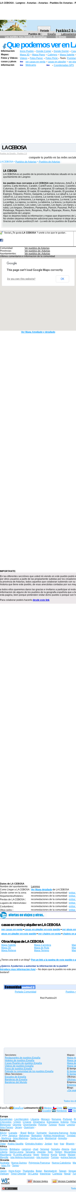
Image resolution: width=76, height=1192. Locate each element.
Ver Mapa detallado (41, 889)
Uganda (41, 1152)
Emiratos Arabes (34, 1143)
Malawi (71, 1154)
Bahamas (24, 1135)
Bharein (70, 1143)
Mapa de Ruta (41, 947)
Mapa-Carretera (42, 945)
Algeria (65, 1149)
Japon (3, 1171)
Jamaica (12, 1135)
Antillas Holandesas (54, 1135)
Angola (4, 1149)
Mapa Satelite (67, 54)
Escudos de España (15, 1076)
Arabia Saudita (15, 1143)
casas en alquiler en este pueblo (42, 929)
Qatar (3, 1143)
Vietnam (4, 1173)
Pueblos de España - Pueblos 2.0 (13, 154)
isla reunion (42, 1157)
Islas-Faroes (6, 1127)
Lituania (35, 1119)
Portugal (67, 1119)
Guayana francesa (58, 1132)
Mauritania (5, 1154)
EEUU (3, 1132)
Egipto (62, 1154)
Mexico (48, 1108)
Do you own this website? (21, 279)
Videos (23, 58)
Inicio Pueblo (27, 51)
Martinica (6, 1138)
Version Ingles (40, 1181)
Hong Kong (15, 1171)
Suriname (41, 1132)
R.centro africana (22, 1154)
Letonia (71, 1124)
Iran (56, 1143)
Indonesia (45, 1173)
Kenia (54, 1154)
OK (62, 278)
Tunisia (55, 1157)
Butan (39, 1171)
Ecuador (46, 1110)
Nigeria (45, 1154)
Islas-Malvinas (20, 1138)
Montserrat (50, 1138)
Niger (36, 1154)
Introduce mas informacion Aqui (17, 969)
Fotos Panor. (36, 58)
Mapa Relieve (8, 950)
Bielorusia (5, 1124)
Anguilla (62, 1138)
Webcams (31, 65)
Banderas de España (16, 1079)
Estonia (65, 1122)
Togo (50, 1152)
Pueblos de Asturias (25, 161)
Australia (4, 1162)
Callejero (52, 54)
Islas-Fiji (5, 1165)
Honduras (61, 1110)
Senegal (44, 1149)
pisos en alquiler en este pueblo (18, 933)
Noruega (56, 1119)
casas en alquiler (57, 61)
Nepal (67, 1173)
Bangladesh (50, 1171)
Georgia (17, 1124)
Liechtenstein (21, 1119)
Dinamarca (39, 1122)
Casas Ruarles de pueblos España (23, 1063)
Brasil (23, 1132)
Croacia (27, 1122)
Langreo (35, 886)
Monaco (45, 1119)
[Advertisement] (38, 105)
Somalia (55, 1149)
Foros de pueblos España (18, 1068)
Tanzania (30, 1152)
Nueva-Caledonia (61, 1162)
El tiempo (61, 36)
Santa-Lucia (36, 1138)
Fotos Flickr (52, 58)
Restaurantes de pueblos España (22, 1057)
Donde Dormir (61, 51)
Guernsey (29, 1127)
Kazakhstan (6, 1119)
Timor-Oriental (18, 1173)
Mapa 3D (25, 54)
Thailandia (28, 1171)
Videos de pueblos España (19, 1066)
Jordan (48, 1143)
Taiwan (62, 1171)
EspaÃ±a (18, 1108)
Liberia (3, 1152)
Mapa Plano (38, 54)
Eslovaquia (53, 1122)
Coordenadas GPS (64, 65)
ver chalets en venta (49, 933)
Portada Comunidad (25, 991)
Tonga (15, 1165)
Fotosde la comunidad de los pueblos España (29, 1071)
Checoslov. (6, 1122)
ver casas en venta (35, 61)
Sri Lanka (33, 1173)
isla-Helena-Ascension (22, 1157)
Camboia (57, 1173)
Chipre (17, 1122)
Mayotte (4, 1157)
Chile (59, 1108)
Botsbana (15, 1149)
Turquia (53, 1124)
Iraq (62, 1143)
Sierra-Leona (16, 1152)
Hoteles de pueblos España (19, 1060)
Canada (13, 1132)
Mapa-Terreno (41, 950)
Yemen (58, 1152)
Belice (31, 1132)
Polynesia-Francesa (39, 1162)
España (52, 34)
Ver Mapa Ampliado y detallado (38, 332)
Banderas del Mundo (16, 1082)
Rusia (62, 1124)
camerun (26, 1149)
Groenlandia (29, 1124)
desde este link (41, 600)
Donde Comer (43, 51)
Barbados (36, 1135)
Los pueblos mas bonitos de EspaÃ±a (26, 36)
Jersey (18, 1127)
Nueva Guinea (19, 1162)
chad (35, 1149)
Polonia (42, 1124)
